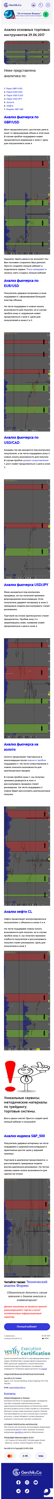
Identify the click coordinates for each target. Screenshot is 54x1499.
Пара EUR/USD (14, 92)
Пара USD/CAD (14, 95)
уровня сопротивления (36, 460)
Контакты (10, 1393)
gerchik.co (19, 1432)
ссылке (44, 1369)
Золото (10, 102)
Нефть (9, 106)
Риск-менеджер (35, 269)
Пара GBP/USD (14, 88)
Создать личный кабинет (27, 1128)
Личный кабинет (27, 1326)
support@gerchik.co (17, 1388)
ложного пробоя (36, 760)
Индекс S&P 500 (14, 109)
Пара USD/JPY (14, 99)
